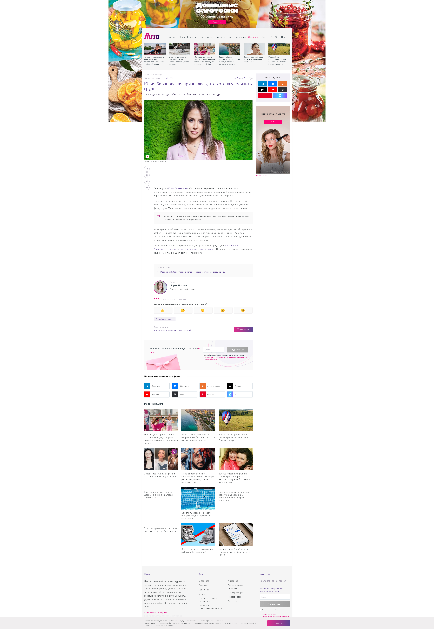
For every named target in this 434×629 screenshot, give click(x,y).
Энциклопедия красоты (236, 586)
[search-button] (276, 37)
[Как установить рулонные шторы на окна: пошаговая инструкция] (161, 488)
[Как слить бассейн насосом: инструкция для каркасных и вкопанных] (198, 498)
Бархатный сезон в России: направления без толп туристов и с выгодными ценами (229, 60)
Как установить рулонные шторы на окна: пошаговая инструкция (158, 494)
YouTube (155, 394)
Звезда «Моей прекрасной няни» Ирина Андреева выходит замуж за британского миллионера (235, 478)
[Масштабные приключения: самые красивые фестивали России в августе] (279, 49)
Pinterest (211, 394)
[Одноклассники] (282, 83)
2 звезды (238, 78)
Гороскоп (220, 37)
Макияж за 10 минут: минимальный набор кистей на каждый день (192, 272)
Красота (192, 37)
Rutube (238, 386)
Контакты (203, 589)
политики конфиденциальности (236, 357)
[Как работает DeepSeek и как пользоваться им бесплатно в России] (236, 534)
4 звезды (242, 78)
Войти (284, 37)
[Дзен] (282, 89)
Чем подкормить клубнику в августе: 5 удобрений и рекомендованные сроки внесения (234, 496)
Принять (278, 623)
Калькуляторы (235, 592)
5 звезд (245, 78)
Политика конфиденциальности (210, 607)
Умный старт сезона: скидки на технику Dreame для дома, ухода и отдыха (179, 60)
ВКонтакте (184, 386)
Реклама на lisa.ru (262, 175)
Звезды (172, 37)
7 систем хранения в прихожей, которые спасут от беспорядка (161, 530)
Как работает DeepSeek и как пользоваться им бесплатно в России (234, 551)
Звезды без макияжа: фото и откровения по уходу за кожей (160, 475)
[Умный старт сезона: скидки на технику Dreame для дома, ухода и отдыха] (179, 49)
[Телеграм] (262, 83)
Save (147, 156)
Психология (206, 37)
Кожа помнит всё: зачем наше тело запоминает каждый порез (254, 59)
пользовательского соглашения (215, 357)
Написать (244, 329)
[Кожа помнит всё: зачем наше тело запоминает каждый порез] (254, 49)
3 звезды (240, 78)
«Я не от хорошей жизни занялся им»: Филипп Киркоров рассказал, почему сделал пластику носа (198, 478)
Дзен (182, 394)
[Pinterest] (265, 95)
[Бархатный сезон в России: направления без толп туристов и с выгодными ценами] (229, 49)
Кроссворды (234, 596)
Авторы (202, 594)
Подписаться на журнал (155, 612)
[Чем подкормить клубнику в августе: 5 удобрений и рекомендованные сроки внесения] (236, 488)
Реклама (203, 585)
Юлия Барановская (178, 188)
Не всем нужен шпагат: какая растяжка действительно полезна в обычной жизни (154, 60)
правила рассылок (212, 359)
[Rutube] (262, 89)
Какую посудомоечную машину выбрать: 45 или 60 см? (198, 550)
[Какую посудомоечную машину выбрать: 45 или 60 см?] (198, 534)
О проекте (203, 580)
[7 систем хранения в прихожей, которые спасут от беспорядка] (161, 524)
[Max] (280, 95)
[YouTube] (272, 89)
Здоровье (240, 37)
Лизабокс (253, 37)
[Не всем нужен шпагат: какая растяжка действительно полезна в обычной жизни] (155, 49)
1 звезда (235, 78)
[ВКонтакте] (272, 83)
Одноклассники (213, 386)
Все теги (232, 601)
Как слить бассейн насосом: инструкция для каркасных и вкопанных (196, 515)
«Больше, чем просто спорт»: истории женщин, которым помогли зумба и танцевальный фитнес (204, 60)
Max (236, 394)
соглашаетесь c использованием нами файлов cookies (198, 623)
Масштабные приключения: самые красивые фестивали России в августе (277, 60)
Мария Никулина (152, 78)
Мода (182, 37)
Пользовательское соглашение (208, 600)
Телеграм (156, 386)
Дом (230, 37)
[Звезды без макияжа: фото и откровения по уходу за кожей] (161, 459)
